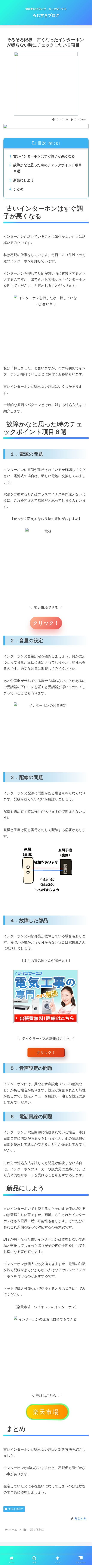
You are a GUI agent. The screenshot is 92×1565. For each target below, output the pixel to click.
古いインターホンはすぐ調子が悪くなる (44, 156)
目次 (42, 143)
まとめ (18, 189)
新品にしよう (23, 180)
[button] (83, 928)
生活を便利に (16, 1509)
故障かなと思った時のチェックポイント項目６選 (47, 168)
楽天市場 (46, 1412)
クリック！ (46, 623)
